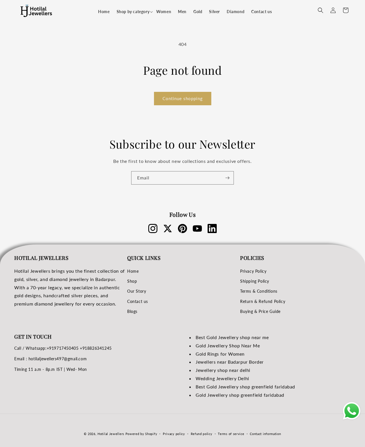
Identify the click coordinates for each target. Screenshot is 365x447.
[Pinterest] (182, 228)
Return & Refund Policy (262, 301)
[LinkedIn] (212, 228)
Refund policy (201, 433)
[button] (133, 12)
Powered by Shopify (141, 434)
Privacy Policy (253, 271)
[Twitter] (167, 228)
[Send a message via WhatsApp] (351, 411)
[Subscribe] (227, 178)
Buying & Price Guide (260, 311)
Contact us (137, 301)
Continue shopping (183, 98)
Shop (132, 281)
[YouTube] (197, 228)
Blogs (132, 311)
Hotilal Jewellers (111, 434)
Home (133, 271)
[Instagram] (152, 228)
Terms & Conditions (258, 291)
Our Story (136, 291)
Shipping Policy (254, 281)
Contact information (265, 433)
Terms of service (231, 433)
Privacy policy (174, 433)
